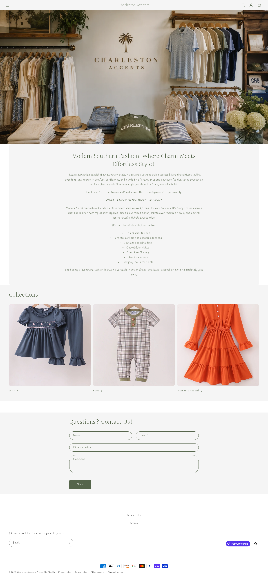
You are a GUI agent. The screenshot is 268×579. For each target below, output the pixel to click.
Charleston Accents (26, 572)
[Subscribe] (69, 543)
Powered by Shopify (45, 572)
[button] (7, 5)
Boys (96, 391)
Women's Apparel (188, 391)
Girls (12, 391)
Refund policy (81, 572)
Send (80, 484)
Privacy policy (64, 572)
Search (134, 523)
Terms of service (115, 572)
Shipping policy (98, 572)
